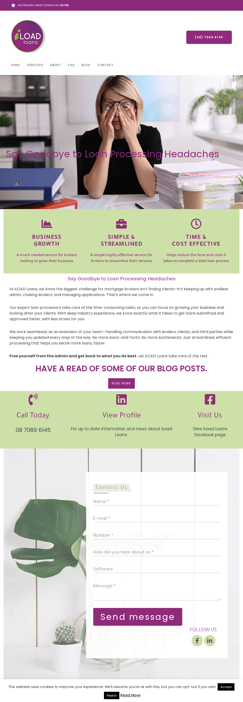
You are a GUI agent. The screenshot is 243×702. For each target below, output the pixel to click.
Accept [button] (226, 687)
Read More (130, 695)
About (55, 65)
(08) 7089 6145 (209, 37)
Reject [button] (112, 695)
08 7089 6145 (33, 430)
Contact (105, 65)
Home (15, 65)
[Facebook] (197, 640)
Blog (86, 65)
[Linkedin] (209, 640)
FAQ (71, 65)
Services (35, 65)
